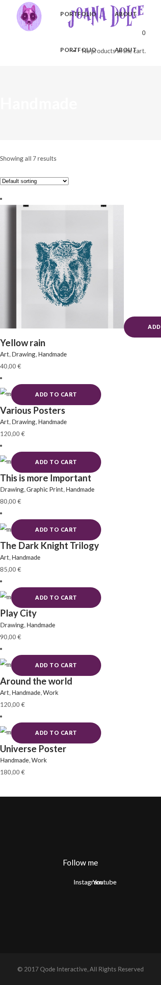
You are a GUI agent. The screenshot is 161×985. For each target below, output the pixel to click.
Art (4, 354)
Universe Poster (33, 748)
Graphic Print (44, 489)
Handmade (52, 354)
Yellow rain (22, 342)
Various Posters (32, 410)
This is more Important (45, 477)
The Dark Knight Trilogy (49, 545)
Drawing (24, 354)
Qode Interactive (63, 969)
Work (50, 692)
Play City (18, 613)
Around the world (36, 681)
